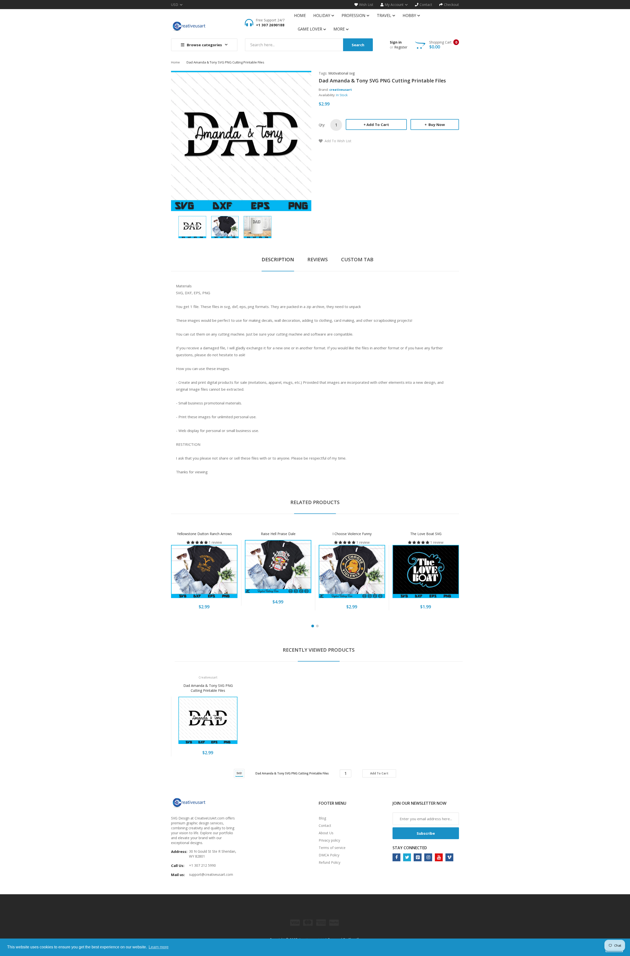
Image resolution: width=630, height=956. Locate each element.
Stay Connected (410, 847)
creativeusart (340, 89)
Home (175, 62)
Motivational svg (341, 73)
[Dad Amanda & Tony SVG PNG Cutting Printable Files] (192, 226)
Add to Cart (377, 124)
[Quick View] (223, 574)
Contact (325, 825)
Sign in (396, 42)
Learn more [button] (159, 947)
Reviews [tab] (317, 259)
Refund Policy (329, 862)
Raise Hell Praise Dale (278, 533)
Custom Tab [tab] (357, 259)
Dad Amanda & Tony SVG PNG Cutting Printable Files (208, 688)
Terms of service (332, 847)
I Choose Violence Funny (352, 533)
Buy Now (436, 124)
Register (400, 47)
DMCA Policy (329, 855)
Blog (322, 818)
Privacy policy (329, 840)
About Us (326, 833)
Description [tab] (278, 259)
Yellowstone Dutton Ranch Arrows (204, 533)
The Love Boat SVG (425, 533)
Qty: (322, 125)
